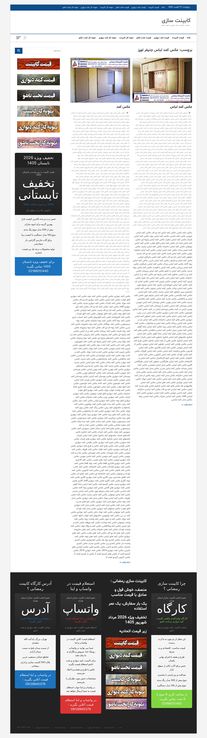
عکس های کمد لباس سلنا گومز (153, 222)
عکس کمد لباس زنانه (162, 173)
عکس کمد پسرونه (88, 164)
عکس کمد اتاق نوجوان (111, 146)
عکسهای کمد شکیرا (105, 282)
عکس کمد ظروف (120, 213)
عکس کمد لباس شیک (114, 231)
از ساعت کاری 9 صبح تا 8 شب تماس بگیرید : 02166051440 (171, 699)
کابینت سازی (176, 20)
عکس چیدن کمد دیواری (93, 131)
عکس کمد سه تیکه (103, 207)
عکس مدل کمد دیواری (93, 273)
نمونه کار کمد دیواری (89, 7)
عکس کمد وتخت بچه (92, 255)
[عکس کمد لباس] (162, 80)
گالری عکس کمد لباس (151, 228)
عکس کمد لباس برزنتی (156, 152)
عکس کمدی (115, 264)
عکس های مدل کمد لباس (169, 225)
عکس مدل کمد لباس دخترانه (148, 213)
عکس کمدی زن (107, 267)
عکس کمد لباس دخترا (160, 167)
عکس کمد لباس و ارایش (176, 197)
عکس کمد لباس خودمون (95, 228)
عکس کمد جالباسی (158, 134)
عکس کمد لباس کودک (179, 188)
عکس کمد (123, 107)
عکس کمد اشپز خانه (118, 149)
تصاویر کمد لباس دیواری (178, 116)
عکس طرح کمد (110, 140)
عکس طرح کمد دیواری (97, 140)
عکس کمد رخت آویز (109, 200)
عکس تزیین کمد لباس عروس (176, 125)
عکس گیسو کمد (91, 270)
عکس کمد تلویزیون (90, 167)
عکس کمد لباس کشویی (160, 185)
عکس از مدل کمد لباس (160, 122)
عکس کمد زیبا (107, 203)
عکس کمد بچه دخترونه (97, 158)
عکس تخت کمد (108, 116)
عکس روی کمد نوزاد (91, 134)
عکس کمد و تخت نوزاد (112, 252)
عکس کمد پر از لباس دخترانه (176, 134)
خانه (163, 7)
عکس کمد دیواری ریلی (100, 191)
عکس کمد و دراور (97, 252)
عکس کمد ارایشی (96, 146)
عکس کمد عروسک (95, 213)
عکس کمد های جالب (100, 243)
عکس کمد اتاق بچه (97, 143)
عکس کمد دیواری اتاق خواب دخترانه (112, 185)
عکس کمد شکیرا (112, 210)
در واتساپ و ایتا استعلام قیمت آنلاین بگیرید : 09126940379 (80, 704)
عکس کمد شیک (99, 210)
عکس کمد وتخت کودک (113, 258)
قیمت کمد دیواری (138, 7)
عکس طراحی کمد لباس (173, 131)
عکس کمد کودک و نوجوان (98, 222)
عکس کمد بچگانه (84, 152)
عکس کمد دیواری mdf (116, 182)
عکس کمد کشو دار (121, 219)
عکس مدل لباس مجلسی (151, 216)
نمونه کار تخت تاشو (70, 7)
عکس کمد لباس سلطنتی (152, 176)
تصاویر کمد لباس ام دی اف (178, 113)
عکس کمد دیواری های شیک (90, 197)
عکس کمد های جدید (85, 243)
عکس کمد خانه (103, 176)
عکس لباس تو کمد (164, 210)
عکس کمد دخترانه (105, 179)
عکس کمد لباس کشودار (178, 185)
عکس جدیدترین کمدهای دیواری (97, 125)
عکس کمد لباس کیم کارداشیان (160, 188)
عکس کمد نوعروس (102, 240)
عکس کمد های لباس (179, 210)
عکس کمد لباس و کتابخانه (175, 200)
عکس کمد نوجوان (113, 237)
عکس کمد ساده (95, 203)
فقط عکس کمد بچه (104, 285)
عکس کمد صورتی (87, 210)
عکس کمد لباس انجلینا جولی (168, 143)
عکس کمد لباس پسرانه (161, 155)
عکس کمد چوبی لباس (117, 176)
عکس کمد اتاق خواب (83, 143)
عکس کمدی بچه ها (104, 264)
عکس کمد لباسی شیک (159, 207)
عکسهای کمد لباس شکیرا (169, 228)
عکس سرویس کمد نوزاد (98, 137)
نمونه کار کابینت (106, 7)
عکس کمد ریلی (118, 203)
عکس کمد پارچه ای (85, 161)
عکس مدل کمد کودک (109, 276)
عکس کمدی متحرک (94, 267)
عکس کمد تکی (117, 167)
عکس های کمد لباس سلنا (175, 222)
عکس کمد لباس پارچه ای (179, 155)
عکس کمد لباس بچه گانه (174, 152)
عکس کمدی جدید (89, 264)
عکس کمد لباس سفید (170, 176)
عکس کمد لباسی (159, 200)
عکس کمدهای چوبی (98, 261)
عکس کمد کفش (94, 219)
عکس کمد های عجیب (118, 249)
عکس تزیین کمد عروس (116, 122)
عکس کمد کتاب (105, 216)
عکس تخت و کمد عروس (94, 119)
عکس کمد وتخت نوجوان (95, 258)
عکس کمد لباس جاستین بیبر (176, 161)
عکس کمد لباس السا (172, 140)
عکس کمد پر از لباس (116, 164)
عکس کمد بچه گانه (100, 161)
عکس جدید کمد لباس (158, 125)
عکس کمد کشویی (107, 219)
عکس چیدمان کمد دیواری (117, 128)
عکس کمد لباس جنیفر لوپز (176, 164)
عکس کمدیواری (103, 270)
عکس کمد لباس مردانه (179, 191)
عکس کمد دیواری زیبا (84, 191)
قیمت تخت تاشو (122, 7)
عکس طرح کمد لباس (157, 131)
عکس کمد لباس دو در (158, 170)
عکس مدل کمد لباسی (168, 216)
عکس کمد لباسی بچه (160, 203)
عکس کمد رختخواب (95, 200)
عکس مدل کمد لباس (149, 210)
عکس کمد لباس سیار (171, 179)
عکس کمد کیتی (83, 222)
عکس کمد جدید (101, 173)
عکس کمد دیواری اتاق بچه (97, 182)
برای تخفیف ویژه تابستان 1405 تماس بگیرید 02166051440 (38, 266)
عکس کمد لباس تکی (179, 158)
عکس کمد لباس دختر (177, 167)
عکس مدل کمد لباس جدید (170, 213)
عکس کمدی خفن (119, 267)
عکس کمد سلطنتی (117, 207)
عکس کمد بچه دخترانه (115, 158)
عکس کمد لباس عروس (179, 182)
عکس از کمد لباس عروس (178, 122)
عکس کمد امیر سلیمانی (111, 152)
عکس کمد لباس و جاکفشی (157, 197)
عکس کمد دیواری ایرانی (96, 188)
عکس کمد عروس (108, 213)
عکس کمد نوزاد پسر (87, 237)
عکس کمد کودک (113, 222)
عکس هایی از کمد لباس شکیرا (148, 225)
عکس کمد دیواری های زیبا (110, 197)
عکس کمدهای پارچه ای (114, 261)
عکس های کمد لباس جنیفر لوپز (168, 219)
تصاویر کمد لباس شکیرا (160, 116)
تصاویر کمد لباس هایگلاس (160, 119)
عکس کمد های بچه (116, 243)
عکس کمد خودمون (90, 176)
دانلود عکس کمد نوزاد (117, 113)
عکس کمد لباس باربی (156, 146)
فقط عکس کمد (117, 285)
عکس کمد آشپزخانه (112, 143)
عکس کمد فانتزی (117, 216)
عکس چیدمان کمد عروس (98, 128)
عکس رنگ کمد (119, 134)
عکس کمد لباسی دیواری (176, 207)
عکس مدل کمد (122, 273)
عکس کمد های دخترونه (108, 246)
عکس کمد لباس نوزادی (179, 194)
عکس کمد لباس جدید (156, 161)
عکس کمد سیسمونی (88, 207)
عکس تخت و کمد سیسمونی (114, 119)
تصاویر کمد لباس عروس (178, 119)
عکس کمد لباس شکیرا (154, 179)
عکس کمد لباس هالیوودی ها (160, 194)
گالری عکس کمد (90, 285)
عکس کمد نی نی (89, 240)
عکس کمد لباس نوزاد (99, 234)
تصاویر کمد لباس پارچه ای (158, 113)
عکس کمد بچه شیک (114, 161)
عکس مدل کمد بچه (109, 273)
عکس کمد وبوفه (119, 255)
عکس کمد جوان (89, 173)
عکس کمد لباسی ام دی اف (177, 203)
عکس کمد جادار (101, 170)
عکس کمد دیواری (92, 179)
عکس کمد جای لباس (179, 137)
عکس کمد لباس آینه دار (150, 137)
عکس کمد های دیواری (91, 246)
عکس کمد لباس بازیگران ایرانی (175, 149)
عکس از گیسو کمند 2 (83, 113)
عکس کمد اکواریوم (103, 149)
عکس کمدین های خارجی (118, 270)
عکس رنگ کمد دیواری (106, 134)
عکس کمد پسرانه (102, 164)
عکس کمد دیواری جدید (117, 191)
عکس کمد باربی (96, 152)
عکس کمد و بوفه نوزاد (87, 249)
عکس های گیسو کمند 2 (96, 279)
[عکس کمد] (100, 80)
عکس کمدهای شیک (83, 261)
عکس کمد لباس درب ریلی (176, 170)
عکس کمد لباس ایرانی (150, 143)
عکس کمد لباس (181, 107)
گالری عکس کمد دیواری (118, 288)
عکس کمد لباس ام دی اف (154, 140)
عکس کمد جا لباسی (115, 170)
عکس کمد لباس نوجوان (161, 191)
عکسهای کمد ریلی (118, 282)
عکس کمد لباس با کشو (172, 146)
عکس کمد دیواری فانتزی (91, 194)
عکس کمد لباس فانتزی (162, 182)
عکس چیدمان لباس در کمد (154, 128)
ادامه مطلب (186, 404)
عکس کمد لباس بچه (155, 149)
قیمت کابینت (153, 7)
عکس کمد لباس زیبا (145, 173)
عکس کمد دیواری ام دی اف (114, 188)
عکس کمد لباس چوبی (158, 164)
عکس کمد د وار (118, 179)
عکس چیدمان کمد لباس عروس (176, 128)
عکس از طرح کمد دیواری (100, 113)
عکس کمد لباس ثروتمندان (162, 158)
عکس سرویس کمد (114, 137)
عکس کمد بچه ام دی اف (114, 155)
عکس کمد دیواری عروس (108, 194)
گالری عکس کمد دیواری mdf (98, 288)
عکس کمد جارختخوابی (87, 170)
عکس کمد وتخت (106, 255)
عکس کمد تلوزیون (104, 167)
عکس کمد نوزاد (101, 237)
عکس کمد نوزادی (115, 240)
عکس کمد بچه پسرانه (97, 155)
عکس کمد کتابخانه (92, 216)
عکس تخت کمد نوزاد (94, 116)
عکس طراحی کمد (82, 137)
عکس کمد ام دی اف (90, 149)
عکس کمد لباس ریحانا (178, 173)
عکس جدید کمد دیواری (118, 125)
